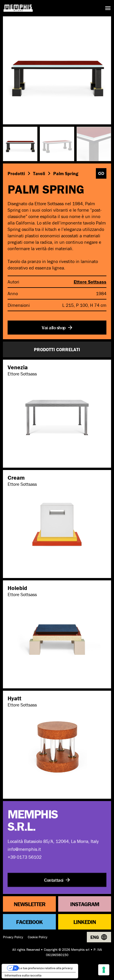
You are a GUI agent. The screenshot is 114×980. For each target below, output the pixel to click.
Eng (94, 937)
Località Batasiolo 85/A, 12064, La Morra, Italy (53, 841)
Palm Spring (65, 173)
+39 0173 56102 (25, 857)
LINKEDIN (84, 921)
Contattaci (53, 880)
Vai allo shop (54, 327)
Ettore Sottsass (90, 282)
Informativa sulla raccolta (23, 975)
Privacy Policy (13, 937)
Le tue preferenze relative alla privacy (46, 968)
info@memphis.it (24, 849)
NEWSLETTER (29, 903)
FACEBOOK (29, 921)
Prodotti (16, 173)
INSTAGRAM (84, 903)
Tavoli (39, 173)
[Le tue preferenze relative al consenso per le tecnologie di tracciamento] (103, 969)
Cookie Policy (37, 937)
